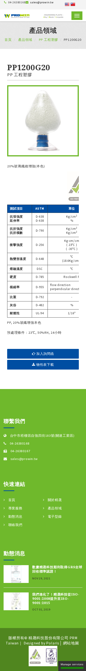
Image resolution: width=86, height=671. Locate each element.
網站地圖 (71, 643)
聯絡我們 (15, 525)
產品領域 (24, 40)
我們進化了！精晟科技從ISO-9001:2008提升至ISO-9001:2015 (56, 598)
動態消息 (15, 516)
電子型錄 (55, 516)
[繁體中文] (72, 4)
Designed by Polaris (41, 643)
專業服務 (15, 508)
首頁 (8, 40)
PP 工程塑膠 (48, 40)
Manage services (72, 664)
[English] (67, 4)
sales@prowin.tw (42, 2)
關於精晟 (55, 500)
